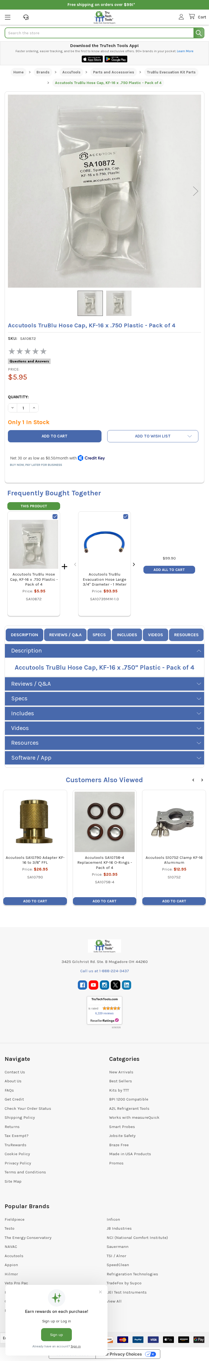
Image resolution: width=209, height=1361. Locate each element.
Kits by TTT (119, 1090)
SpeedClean (118, 1264)
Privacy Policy (18, 1163)
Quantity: (18, 396)
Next (195, 191)
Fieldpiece (14, 1219)
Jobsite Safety (122, 1135)
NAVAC (11, 1246)
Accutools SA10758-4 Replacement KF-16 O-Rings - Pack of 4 (104, 862)
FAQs (9, 1090)
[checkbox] (55, 516)
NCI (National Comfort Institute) (137, 1237)
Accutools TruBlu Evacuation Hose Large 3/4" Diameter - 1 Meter (105, 579)
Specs (99, 634)
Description (24, 634)
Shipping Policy (20, 1117)
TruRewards (15, 1144)
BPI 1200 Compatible (128, 1099)
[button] (152, 436)
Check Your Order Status (28, 1108)
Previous (13, 191)
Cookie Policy (17, 1153)
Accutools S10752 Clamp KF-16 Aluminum (174, 860)
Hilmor (11, 1274)
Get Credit (14, 1099)
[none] (104, 191)
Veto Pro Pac (16, 1283)
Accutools (14, 1255)
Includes (127, 634)
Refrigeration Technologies (132, 1274)
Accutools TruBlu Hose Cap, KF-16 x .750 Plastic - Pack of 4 (34, 579)
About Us (13, 1081)
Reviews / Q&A (65, 634)
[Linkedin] (126, 985)
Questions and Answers (29, 361)
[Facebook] (82, 985)
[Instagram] (104, 985)
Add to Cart (35, 901)
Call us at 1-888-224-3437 (104, 970)
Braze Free (119, 1144)
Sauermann (117, 1246)
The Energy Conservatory (28, 1237)
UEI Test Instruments (127, 1292)
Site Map (13, 1181)
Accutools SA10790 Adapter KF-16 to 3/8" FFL (35, 860)
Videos (155, 634)
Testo (9, 1228)
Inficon (113, 1219)
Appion (11, 1264)
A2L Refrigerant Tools (129, 1108)
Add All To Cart (169, 569)
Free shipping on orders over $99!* (101, 4)
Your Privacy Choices (121, 1354)
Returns (12, 1126)
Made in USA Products (130, 1153)
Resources (186, 634)
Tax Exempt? (17, 1135)
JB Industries (119, 1228)
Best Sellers (120, 1081)
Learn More (185, 51)
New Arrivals (121, 1072)
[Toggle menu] (7, 17)
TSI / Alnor (116, 1255)
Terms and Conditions (25, 1172)
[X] (115, 985)
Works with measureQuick (134, 1117)
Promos (116, 1163)
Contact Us (15, 1072)
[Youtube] (93, 985)
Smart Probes (122, 1126)
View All (114, 1301)
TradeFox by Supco (124, 1283)
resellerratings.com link (104, 1020)
